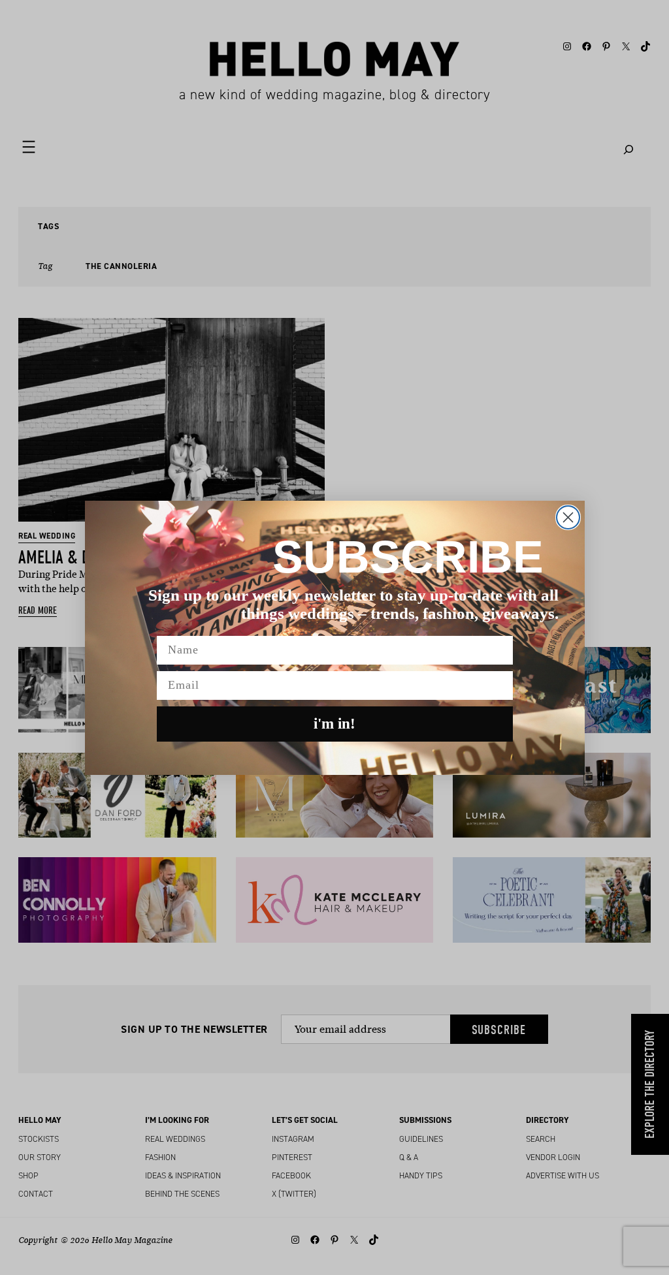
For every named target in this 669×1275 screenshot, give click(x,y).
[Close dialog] (568, 517)
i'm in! (334, 724)
